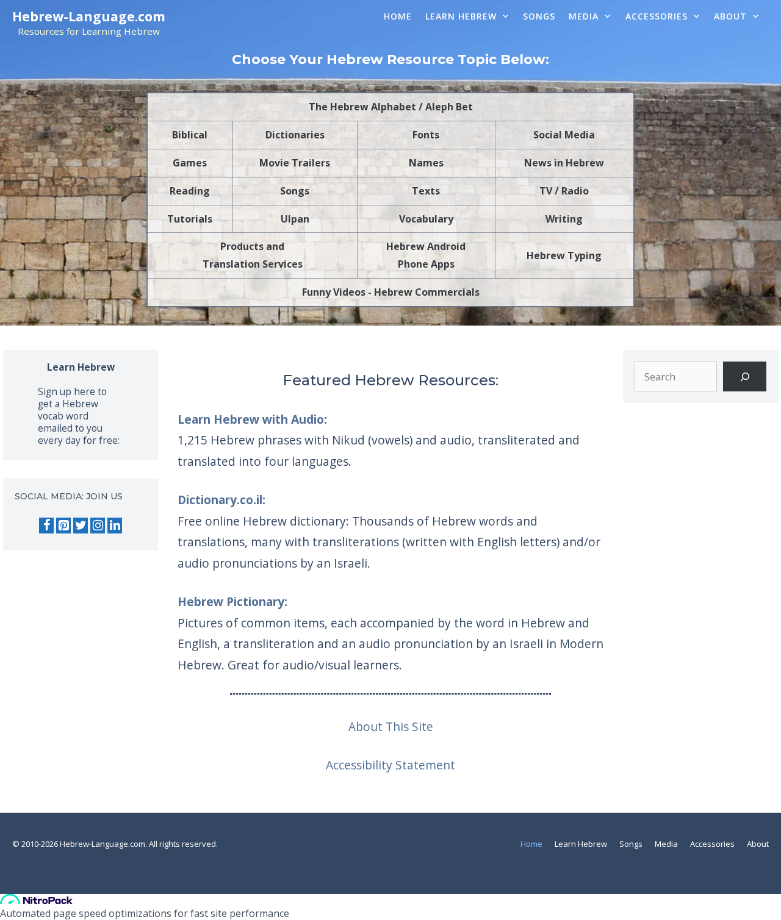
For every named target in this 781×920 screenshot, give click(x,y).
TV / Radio (564, 191)
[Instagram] (97, 525)
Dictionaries (295, 134)
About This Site (390, 726)
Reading (190, 191)
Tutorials (189, 219)
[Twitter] (80, 525)
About (730, 16)
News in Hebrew (564, 162)
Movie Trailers (294, 162)
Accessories (656, 16)
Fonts (425, 134)
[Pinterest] (63, 525)
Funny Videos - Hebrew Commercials (391, 292)
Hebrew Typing (564, 255)
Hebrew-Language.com (88, 16)
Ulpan (295, 219)
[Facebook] (46, 525)
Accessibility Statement (390, 765)
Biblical (189, 134)
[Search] (744, 376)
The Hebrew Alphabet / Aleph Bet (391, 106)
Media (584, 16)
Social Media (564, 134)
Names (426, 162)
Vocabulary (426, 219)
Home (398, 16)
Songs (539, 16)
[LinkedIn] (114, 525)
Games (190, 162)
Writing (564, 219)
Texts (426, 191)
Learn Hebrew (461, 16)
